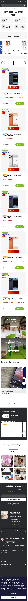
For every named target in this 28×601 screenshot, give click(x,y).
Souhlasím (13, 597)
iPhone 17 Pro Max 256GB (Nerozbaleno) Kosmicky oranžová (8, 49)
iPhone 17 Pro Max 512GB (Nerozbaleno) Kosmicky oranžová (13, 258)
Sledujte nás (13, 451)
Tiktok (21, 550)
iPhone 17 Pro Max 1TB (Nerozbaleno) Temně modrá (12, 94)
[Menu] (25, 2)
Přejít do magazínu (13, 403)
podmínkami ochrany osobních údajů (14, 504)
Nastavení (13, 593)
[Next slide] (25, 47)
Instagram (13, 550)
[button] (24, 383)
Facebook (5, 550)
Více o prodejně (12, 530)
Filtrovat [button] (8, 63)
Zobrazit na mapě (14, 518)
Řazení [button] (19, 63)
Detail (19, 103)
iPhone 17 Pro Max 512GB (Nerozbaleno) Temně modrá (13, 299)
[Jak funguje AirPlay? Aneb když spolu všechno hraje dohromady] (11, 380)
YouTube (5, 552)
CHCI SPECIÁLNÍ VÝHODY (13, 499)
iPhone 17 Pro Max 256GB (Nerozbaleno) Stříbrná (13, 176)
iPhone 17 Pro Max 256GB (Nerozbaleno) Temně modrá (13, 217)
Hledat (24, 5)
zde (20, 589)
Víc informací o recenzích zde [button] (8, 421)
